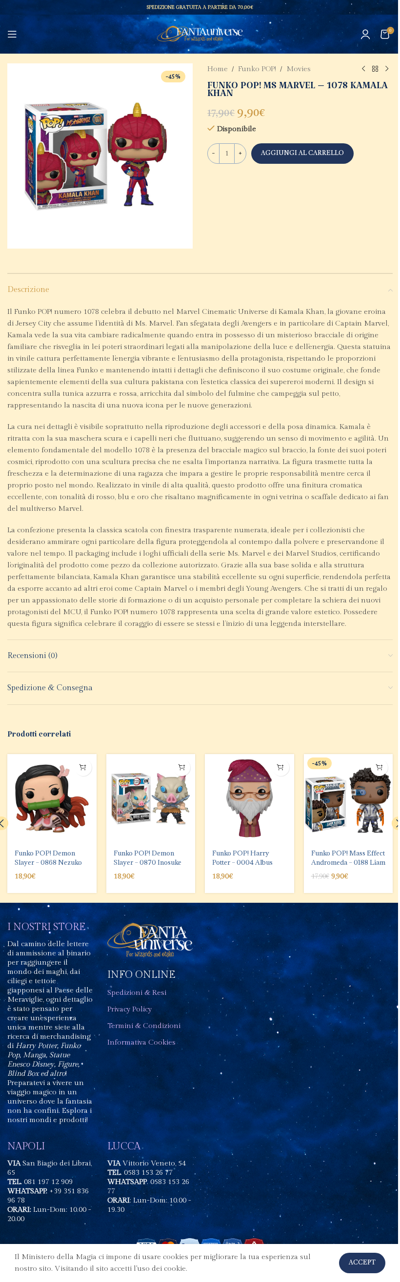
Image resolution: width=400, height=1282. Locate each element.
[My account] (365, 34)
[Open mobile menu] (12, 34)
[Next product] (387, 69)
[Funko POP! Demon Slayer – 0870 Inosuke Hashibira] (151, 798)
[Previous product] (363, 69)
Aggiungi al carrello (302, 153)
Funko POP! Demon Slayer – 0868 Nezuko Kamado (48, 862)
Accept (362, 1263)
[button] (83, 767)
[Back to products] (375, 69)
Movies (298, 69)
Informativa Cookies (141, 1042)
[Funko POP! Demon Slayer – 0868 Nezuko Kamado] (52, 798)
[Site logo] (200, 34)
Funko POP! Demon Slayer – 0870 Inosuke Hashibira (147, 862)
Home (217, 69)
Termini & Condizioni (143, 1026)
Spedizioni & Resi (136, 993)
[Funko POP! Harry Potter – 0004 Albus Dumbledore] (249, 798)
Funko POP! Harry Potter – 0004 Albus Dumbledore (242, 862)
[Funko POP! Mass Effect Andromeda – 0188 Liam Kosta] (348, 798)
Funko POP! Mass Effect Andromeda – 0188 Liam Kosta (348, 862)
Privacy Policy (129, 1009)
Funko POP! (257, 69)
